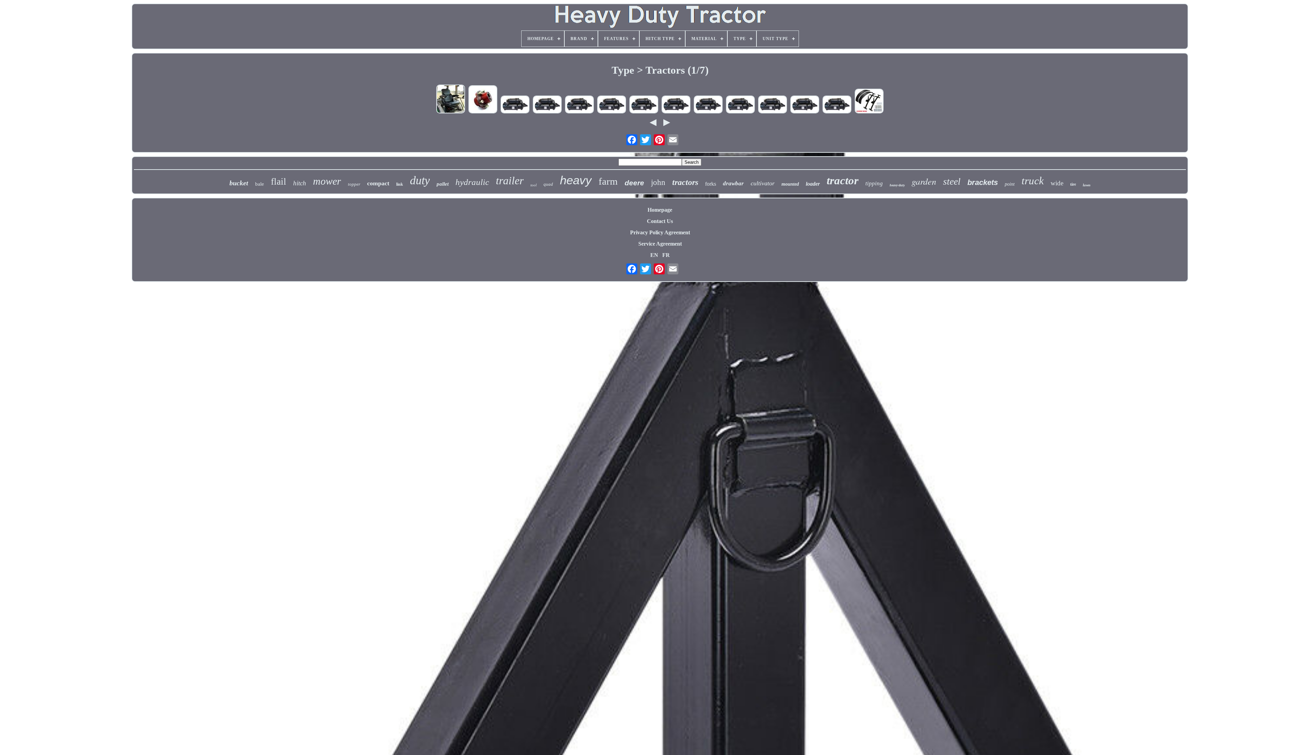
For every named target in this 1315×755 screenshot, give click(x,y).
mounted (790, 184)
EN (654, 255)
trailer (510, 180)
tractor (843, 180)
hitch (299, 183)
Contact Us (660, 221)
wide (1057, 183)
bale (259, 184)
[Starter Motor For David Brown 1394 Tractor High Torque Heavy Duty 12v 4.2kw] (611, 105)
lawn (1086, 185)
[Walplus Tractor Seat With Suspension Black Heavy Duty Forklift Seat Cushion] (450, 100)
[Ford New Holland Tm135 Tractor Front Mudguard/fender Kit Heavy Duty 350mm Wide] (869, 102)
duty (420, 180)
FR (666, 255)
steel (952, 181)
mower (327, 181)
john (658, 182)
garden (924, 181)
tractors (685, 182)
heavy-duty (897, 185)
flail (278, 181)
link (399, 184)
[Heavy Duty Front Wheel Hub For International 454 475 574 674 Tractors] (482, 100)
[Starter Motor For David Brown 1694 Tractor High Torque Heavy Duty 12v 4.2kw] (676, 105)
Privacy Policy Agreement (660, 232)
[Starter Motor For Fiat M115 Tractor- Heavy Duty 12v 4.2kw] (804, 105)
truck (1033, 181)
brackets (982, 182)
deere (634, 183)
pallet (443, 184)
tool (533, 185)
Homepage (660, 210)
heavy (576, 180)
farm (608, 181)
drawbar (733, 183)
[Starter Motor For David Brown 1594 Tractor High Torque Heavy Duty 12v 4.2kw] (515, 105)
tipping (874, 183)
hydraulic (472, 182)
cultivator (763, 183)
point (1010, 184)
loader (813, 184)
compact (378, 183)
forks (710, 184)
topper (354, 184)
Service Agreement (660, 244)
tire (1073, 184)
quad (548, 184)
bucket (238, 183)
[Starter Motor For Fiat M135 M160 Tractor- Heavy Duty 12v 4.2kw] (643, 105)
